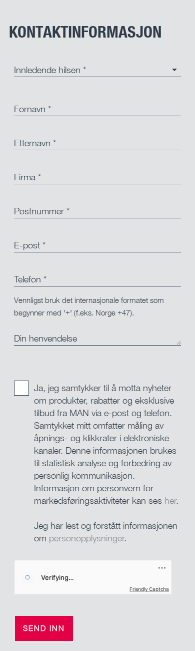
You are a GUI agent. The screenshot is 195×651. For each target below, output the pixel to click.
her (170, 500)
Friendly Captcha (149, 589)
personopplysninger (86, 537)
